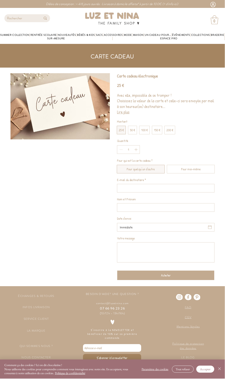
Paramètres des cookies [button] (155, 369)
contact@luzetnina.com (112, 303)
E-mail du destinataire (131, 180)
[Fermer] (219, 369)
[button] (214, 19)
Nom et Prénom (126, 199)
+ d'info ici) (171, 4)
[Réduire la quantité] (121, 149)
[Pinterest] (196, 297)
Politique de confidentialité (70, 373)
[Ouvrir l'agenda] (209, 227)
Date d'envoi (124, 218)
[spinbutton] (128, 149)
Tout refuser (183, 369)
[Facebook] (188, 297)
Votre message (126, 238)
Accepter (205, 369)
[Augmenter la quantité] (136, 149)
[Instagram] (179, 297)
